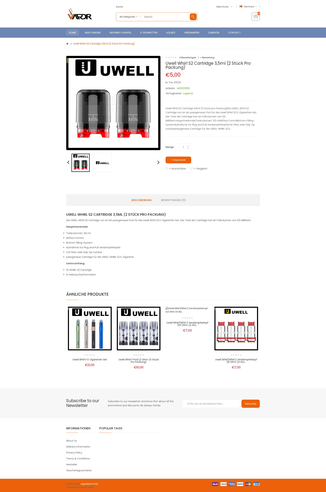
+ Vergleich (200, 168)
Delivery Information (78, 446)
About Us (71, 440)
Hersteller (71, 464)
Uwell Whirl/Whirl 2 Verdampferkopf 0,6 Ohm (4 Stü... (187, 324)
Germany (249, 6)
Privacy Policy (74, 452)
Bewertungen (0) (173, 200)
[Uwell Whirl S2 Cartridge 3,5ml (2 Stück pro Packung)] (80, 162)
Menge (170, 147)
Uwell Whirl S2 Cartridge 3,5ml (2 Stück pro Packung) (104, 43)
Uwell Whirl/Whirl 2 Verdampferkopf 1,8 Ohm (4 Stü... (236, 361)
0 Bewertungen (187, 57)
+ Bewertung (207, 57)
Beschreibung (142, 200)
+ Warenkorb (178, 160)
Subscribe (250, 403)
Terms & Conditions (78, 458)
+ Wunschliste (177, 168)
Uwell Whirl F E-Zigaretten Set (90, 359)
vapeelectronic (89, 484)
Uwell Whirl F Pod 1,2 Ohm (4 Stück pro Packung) (139, 361)
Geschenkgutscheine (79, 470)
